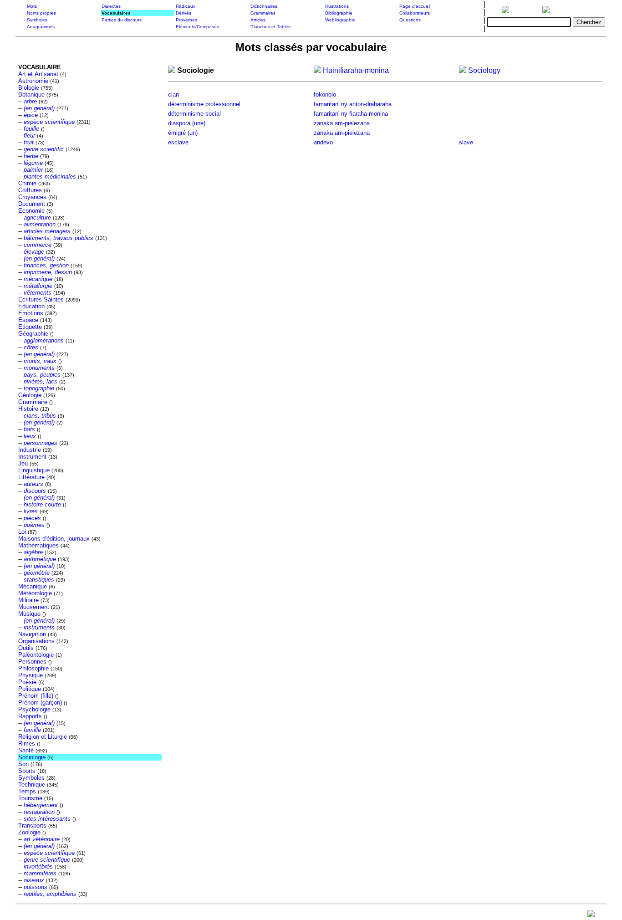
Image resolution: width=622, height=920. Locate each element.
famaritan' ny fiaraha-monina (351, 113)
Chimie (27, 183)
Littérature (31, 477)
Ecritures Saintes (41, 299)
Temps (27, 791)
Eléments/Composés (197, 26)
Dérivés (183, 12)
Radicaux (185, 6)
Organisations (36, 641)
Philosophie (33, 668)
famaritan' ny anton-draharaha (353, 104)
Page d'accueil (414, 6)
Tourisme (30, 798)
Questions (410, 19)
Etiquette (30, 326)
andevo (323, 142)
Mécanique (32, 586)
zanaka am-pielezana (342, 123)
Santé (26, 750)
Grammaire (32, 402)
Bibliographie (338, 12)
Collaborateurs (414, 12)
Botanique (31, 94)
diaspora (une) (186, 123)
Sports (27, 770)
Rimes (26, 743)
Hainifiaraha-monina (355, 70)
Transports (32, 825)
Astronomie (33, 80)
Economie (31, 210)
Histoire (28, 408)
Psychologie (34, 709)
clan (173, 94)
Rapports (30, 716)
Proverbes (186, 19)
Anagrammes (41, 26)
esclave (178, 142)
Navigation (32, 634)
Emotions (30, 313)
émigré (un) (183, 132)
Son (23, 764)
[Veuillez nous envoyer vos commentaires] (591, 915)
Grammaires (262, 12)
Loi (22, 531)
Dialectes (111, 6)
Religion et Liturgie (42, 736)
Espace (28, 320)
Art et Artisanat (38, 74)
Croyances (32, 197)
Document (31, 203)
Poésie (27, 682)
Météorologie (35, 593)
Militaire (28, 600)
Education (31, 306)
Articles (257, 19)
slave (466, 142)
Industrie (29, 449)
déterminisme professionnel (204, 104)
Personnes (32, 661)
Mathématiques (38, 545)
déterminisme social (194, 113)
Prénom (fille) (35, 695)
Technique (31, 784)
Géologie (29, 395)
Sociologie (32, 757)
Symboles (37, 19)
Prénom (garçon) (40, 702)
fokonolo (325, 94)
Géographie (33, 333)
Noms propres (41, 12)
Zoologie (29, 832)
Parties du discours (122, 19)
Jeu (23, 463)
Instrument (32, 456)
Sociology (483, 70)
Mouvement (33, 606)
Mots (32, 6)
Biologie (28, 87)
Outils (26, 647)
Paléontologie (36, 654)
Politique (29, 688)
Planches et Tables (270, 26)
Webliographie (340, 19)
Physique (30, 675)
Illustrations (337, 6)
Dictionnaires (263, 6)
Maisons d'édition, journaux (54, 538)
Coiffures (30, 190)
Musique (29, 613)
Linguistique (34, 470)
